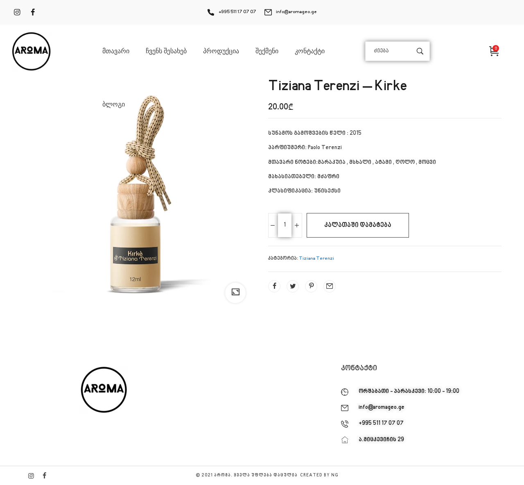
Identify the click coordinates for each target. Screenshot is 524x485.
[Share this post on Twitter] (293, 286)
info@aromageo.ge (296, 12)
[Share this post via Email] (329, 286)
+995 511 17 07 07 (237, 12)
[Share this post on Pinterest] (311, 286)
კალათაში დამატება (357, 225)
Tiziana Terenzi (316, 258)
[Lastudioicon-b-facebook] (44, 475)
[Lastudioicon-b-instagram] (31, 475)
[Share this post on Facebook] (274, 286)
